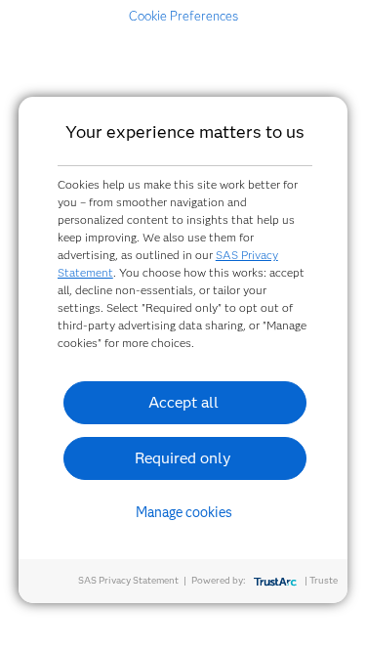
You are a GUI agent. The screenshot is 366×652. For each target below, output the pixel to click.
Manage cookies (184, 512)
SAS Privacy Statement (128, 580)
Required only (183, 458)
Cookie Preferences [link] (183, 15)
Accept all (183, 402)
